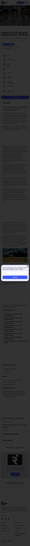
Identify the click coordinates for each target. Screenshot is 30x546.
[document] (15, 273)
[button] (27, 266)
